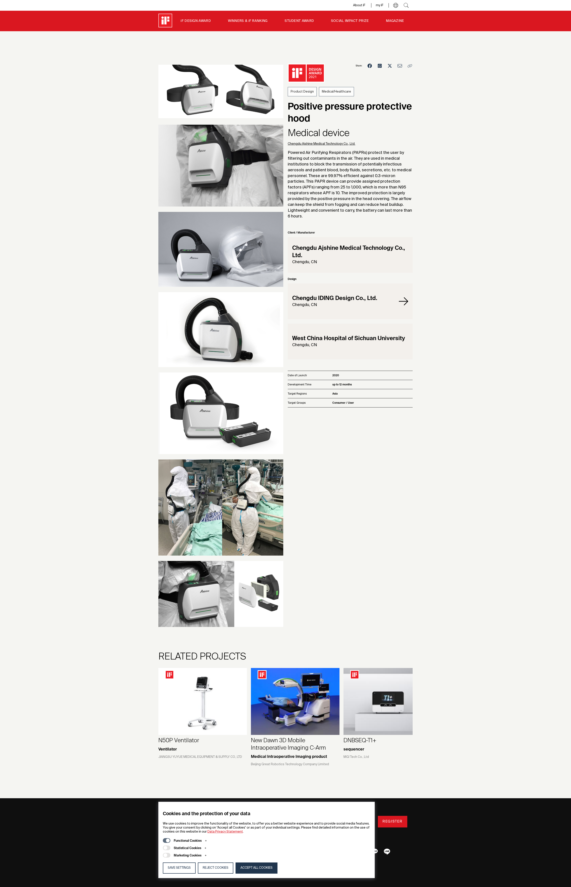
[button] (395, 5)
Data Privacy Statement (225, 831)
